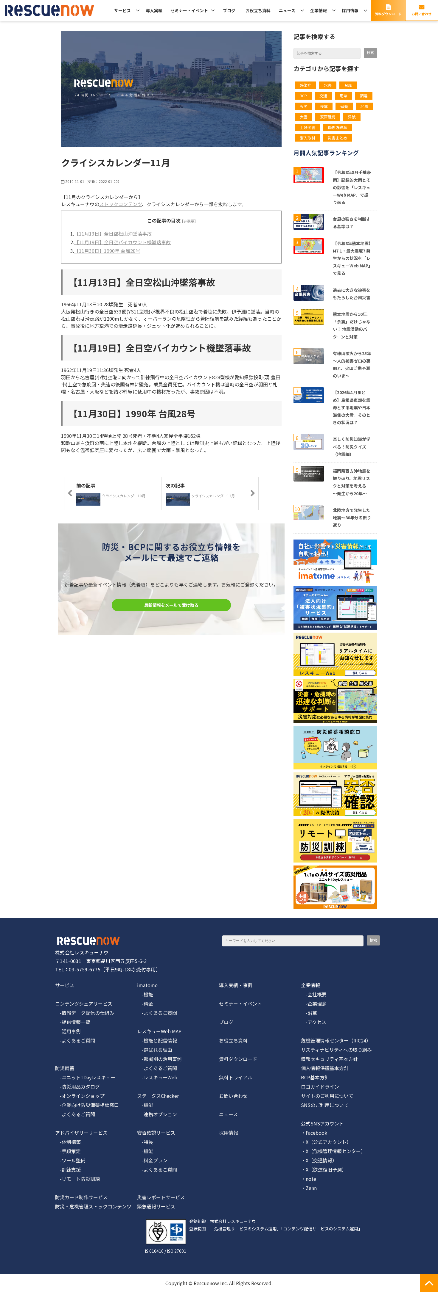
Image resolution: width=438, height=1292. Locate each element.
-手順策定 (68, 1151)
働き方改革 (337, 127)
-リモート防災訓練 (77, 1178)
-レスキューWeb (157, 1077)
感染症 (305, 85)
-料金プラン (152, 1160)
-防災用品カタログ (77, 1086)
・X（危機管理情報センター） (333, 1151)
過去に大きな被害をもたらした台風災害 (351, 293)
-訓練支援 (68, 1169)
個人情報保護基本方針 (325, 1068)
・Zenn (309, 1188)
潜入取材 (307, 138)
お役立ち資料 (258, 10)
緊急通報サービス (156, 1206)
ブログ (229, 10)
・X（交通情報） (319, 1160)
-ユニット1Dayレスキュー (85, 1077)
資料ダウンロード (388, 13)
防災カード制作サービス (81, 1197)
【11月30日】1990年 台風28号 (107, 250)
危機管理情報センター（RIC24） (336, 1040)
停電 (324, 106)
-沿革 (309, 1012)
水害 (328, 85)
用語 (343, 95)
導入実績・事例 (235, 985)
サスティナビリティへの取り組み (336, 1049)
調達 (364, 95)
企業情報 (318, 10)
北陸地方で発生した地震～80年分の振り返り (352, 517)
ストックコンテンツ (120, 204)
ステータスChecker (158, 1095)
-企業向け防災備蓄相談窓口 (87, 1105)
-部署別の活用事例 (159, 1058)
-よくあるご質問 (75, 1040)
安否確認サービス (156, 1132)
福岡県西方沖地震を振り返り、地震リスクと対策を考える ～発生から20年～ (351, 482)
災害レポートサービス (161, 1197)
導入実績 (154, 10)
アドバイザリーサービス (81, 1132)
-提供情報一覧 (72, 1022)
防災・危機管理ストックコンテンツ (93, 1206)
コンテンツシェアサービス (83, 1003)
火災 (303, 106)
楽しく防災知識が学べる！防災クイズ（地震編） (351, 446)
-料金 (145, 1003)
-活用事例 (68, 1031)
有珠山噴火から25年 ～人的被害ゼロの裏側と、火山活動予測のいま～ (352, 364)
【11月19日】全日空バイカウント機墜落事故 (122, 242)
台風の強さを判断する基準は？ (351, 222)
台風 (348, 85)
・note (308, 1178)
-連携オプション (157, 1114)
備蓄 (344, 106)
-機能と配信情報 (157, 1040)
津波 (352, 117)
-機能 (145, 994)
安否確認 (328, 117)
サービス (122, 10)
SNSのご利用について (325, 1105)
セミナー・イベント (189, 10)
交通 (323, 95)
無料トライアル (235, 1077)
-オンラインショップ (80, 1095)
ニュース (287, 10)
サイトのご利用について (327, 1095)
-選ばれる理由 (154, 1049)
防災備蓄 (64, 1068)
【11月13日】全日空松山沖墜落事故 (113, 233)
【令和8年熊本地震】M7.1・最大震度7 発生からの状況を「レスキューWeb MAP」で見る (352, 258)
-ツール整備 (70, 1160)
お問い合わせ (421, 13)
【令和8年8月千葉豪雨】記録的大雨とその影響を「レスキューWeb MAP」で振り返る (352, 187)
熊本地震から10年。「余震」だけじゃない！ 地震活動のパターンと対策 (352, 325)
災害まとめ (337, 138)
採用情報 (350, 10)
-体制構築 (68, 1141)
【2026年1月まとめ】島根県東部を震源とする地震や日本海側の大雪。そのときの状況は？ (351, 407)
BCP (303, 95)
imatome (147, 985)
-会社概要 (314, 994)
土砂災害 (307, 127)
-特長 (145, 1141)
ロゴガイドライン (320, 1086)
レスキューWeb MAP (159, 1031)
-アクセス (313, 1022)
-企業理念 (314, 1003)
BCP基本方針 (315, 1077)
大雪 (303, 117)
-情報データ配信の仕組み (84, 1012)
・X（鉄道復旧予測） (324, 1169)
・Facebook (314, 1132)
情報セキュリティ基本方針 (329, 1058)
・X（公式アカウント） (326, 1141)
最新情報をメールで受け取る (171, 605)
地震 (364, 106)
